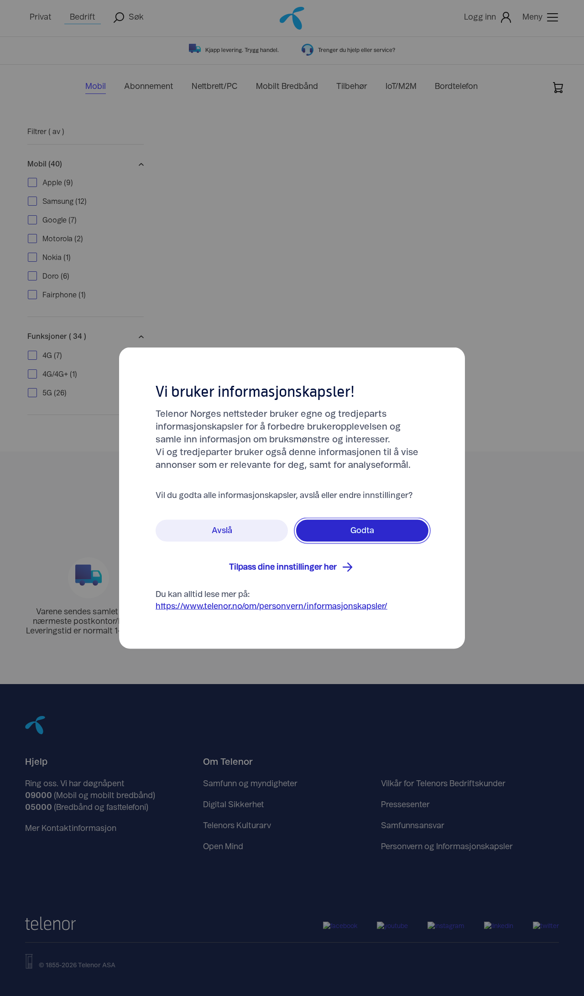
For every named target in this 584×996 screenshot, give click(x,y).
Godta (362, 531)
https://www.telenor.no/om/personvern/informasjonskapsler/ (271, 606)
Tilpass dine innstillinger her (283, 567)
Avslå (222, 531)
